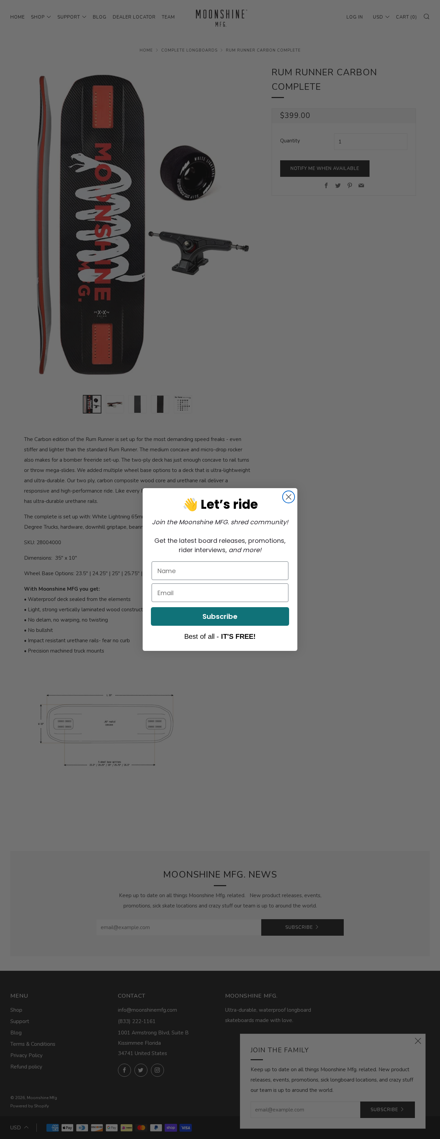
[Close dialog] (289, 497)
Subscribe (220, 616)
